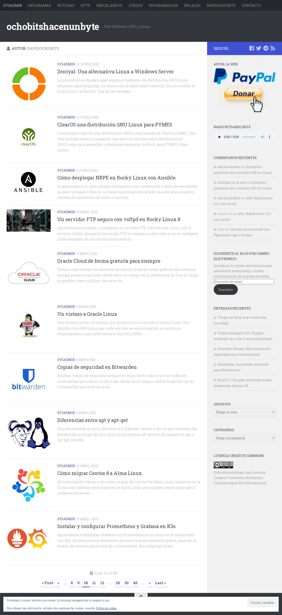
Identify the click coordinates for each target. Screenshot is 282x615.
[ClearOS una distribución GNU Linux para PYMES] (29, 137)
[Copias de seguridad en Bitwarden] (29, 379)
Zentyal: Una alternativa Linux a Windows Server (115, 71)
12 (102, 582)
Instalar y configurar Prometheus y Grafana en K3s (116, 526)
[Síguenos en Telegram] (265, 48)
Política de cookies (106, 608)
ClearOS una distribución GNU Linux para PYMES (114, 124)
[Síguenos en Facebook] (251, 48)
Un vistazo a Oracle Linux (87, 314)
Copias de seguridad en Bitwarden (97, 367)
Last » (160, 582)
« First (47, 582)
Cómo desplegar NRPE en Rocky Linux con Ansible (116, 177)
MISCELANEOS (109, 5)
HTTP (85, 5)
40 (135, 582)
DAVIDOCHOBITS (221, 5)
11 (94, 582)
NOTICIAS (65, 5)
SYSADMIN (12, 5)
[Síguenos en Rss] (272, 48)
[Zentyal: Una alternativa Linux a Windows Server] (29, 84)
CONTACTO (251, 5)
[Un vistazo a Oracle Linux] (29, 326)
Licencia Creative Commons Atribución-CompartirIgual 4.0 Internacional (240, 477)
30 (126, 582)
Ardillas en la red (231, 182)
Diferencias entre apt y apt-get (92, 420)
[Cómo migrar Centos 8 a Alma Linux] (29, 485)
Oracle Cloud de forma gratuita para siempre (108, 261)
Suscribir (226, 289)
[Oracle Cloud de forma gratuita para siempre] (29, 273)
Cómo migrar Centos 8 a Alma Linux (99, 473)
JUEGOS (135, 5)
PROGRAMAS (39, 5)
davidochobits (229, 166)
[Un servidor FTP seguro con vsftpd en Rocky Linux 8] (29, 220)
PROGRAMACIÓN (163, 5)
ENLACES (192, 5)
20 (118, 582)
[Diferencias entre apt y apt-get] (29, 432)
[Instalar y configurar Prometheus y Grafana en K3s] (29, 538)
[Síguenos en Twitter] (258, 48)
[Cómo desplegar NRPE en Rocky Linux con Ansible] (29, 182)
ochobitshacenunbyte (53, 26)
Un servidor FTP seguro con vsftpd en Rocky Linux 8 (118, 219)
